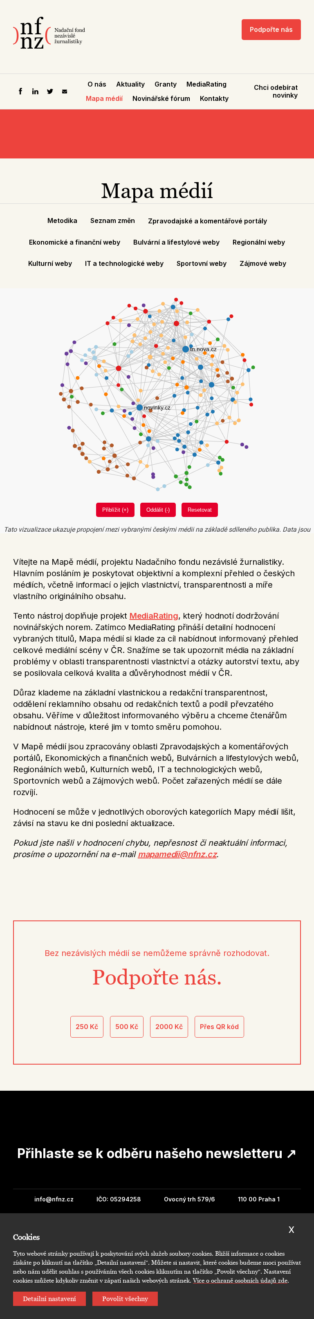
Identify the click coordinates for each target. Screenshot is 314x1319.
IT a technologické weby (124, 263)
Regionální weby (259, 242)
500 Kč (126, 1027)
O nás (96, 84)
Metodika (62, 221)
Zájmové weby (263, 263)
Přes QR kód (219, 1027)
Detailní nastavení (49, 1299)
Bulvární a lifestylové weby (176, 242)
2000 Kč (169, 1027)
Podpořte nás (271, 29)
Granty (166, 84)
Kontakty (214, 98)
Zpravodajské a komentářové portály (207, 221)
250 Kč (87, 1027)
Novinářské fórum (161, 98)
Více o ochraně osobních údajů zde (240, 1280)
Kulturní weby (50, 263)
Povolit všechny (125, 1299)
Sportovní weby (202, 263)
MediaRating (206, 84)
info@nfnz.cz (54, 1199)
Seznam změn (112, 221)
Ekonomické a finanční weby (74, 242)
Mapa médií (104, 98)
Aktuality (130, 84)
